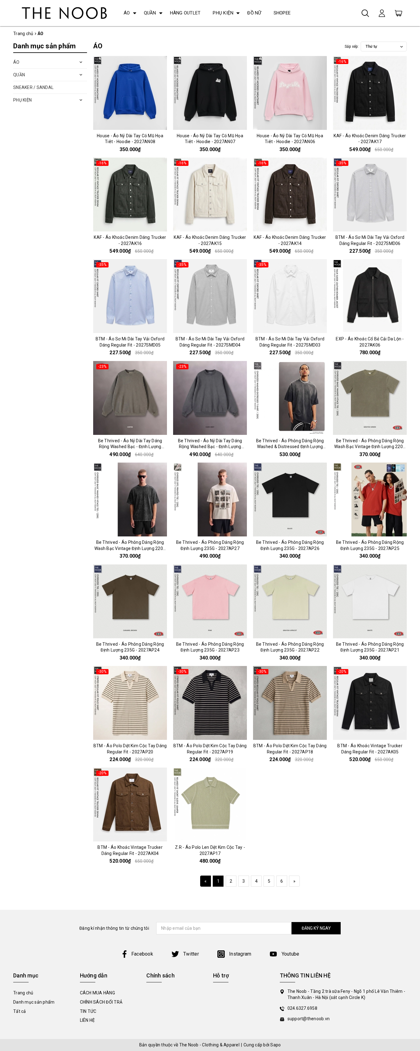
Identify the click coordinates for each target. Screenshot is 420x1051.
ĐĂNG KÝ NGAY (316, 928)
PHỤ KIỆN (223, 13)
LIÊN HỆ (87, 1020)
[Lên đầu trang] (410, 731)
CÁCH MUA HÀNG (97, 992)
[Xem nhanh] (130, 93)
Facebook (142, 954)
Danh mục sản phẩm (33, 1002)
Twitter (190, 954)
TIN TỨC (88, 1011)
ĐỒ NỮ (254, 13)
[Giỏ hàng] (398, 12)
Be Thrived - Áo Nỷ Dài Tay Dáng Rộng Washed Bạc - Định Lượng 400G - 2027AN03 (210, 446)
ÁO (127, 13)
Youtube (289, 954)
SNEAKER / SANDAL (33, 87)
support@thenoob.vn (308, 1018)
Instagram (240, 954)
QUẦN (150, 13)
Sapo (275, 1044)
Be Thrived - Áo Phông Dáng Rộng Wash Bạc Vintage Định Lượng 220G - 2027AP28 (130, 548)
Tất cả (19, 1011)
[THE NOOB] (63, 13)
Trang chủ (23, 992)
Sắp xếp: (352, 46)
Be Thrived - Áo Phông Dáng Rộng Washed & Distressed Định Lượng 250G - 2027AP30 (290, 446)
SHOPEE (282, 13)
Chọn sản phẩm (130, 124)
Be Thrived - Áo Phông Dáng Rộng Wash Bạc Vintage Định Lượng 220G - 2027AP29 (370, 446)
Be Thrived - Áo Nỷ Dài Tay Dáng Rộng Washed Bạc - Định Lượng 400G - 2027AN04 (130, 446)
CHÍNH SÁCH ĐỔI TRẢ (101, 1002)
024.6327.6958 (302, 1008)
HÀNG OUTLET (185, 13)
